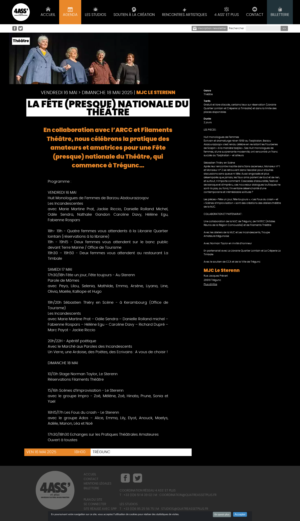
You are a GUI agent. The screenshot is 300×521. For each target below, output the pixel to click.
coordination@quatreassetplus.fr (188, 495)
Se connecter (95, 504)
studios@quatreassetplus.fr (184, 508)
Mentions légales (97, 483)
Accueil (90, 474)
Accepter (240, 514)
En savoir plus (221, 514)
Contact (91, 479)
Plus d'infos (210, 284)
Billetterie (91, 488)
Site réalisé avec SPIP (100, 508)
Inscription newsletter (212, 28)
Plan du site (93, 499)
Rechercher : (237, 28)
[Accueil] (21, 12)
